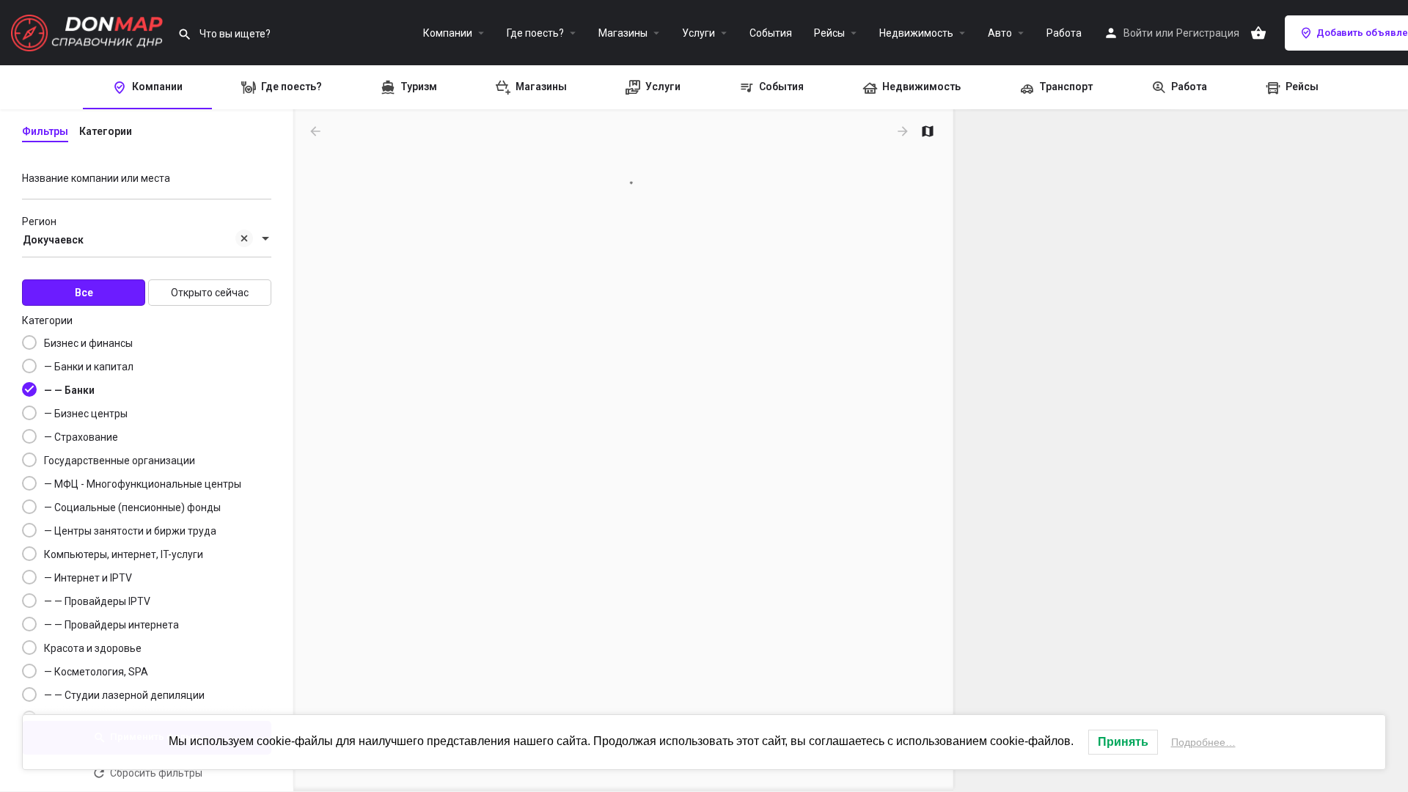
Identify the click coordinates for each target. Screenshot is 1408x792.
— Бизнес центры (86, 413)
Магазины (623, 33)
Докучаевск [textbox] (53, 240)
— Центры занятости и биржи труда (130, 531)
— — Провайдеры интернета (111, 625)
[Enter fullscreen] (1390, 177)
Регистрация (1207, 33)
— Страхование (81, 437)
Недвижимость (916, 33)
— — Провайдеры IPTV (97, 601)
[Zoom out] (1390, 149)
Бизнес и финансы (88, 343)
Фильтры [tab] (45, 131)
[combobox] (146, 239)
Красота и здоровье (93, 648)
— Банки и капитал (88, 367)
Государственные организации (119, 460)
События (770, 33)
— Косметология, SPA (96, 672)
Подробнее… (1203, 742)
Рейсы (829, 33)
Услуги (698, 33)
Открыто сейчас (210, 292)
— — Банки (69, 390)
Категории (47, 320)
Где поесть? (535, 33)
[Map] (1180, 451)
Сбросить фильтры (156, 773)
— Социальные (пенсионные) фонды (132, 507)
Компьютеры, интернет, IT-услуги (123, 554)
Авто (1000, 33)
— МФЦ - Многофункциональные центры (142, 484)
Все (84, 292)
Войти (1138, 33)
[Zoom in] (1390, 128)
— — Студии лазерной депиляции (124, 695)
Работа (1064, 33)
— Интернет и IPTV (88, 578)
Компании (447, 33)
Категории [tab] (105, 131)
